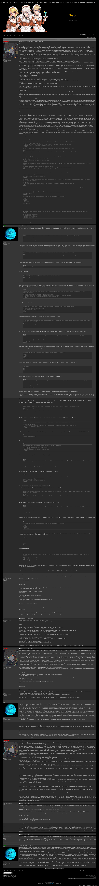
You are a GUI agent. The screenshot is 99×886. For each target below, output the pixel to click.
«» (89, 34)
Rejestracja (71, 20)
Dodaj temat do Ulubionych (91, 875)
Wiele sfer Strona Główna (8, 35)
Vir (3, 618)
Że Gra (23, 35)
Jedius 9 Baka (6, 41)
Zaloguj (75, 20)
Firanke (4, 225)
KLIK (20, 43)
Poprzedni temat (85, 35)
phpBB (44, 883)
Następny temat (93, 35)
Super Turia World (17, 35)
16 (93, 34)
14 (90, 34)
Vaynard (4, 574)
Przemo (51, 883)
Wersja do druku (93, 876)
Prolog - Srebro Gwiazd (91, 37)
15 (92, 34)
